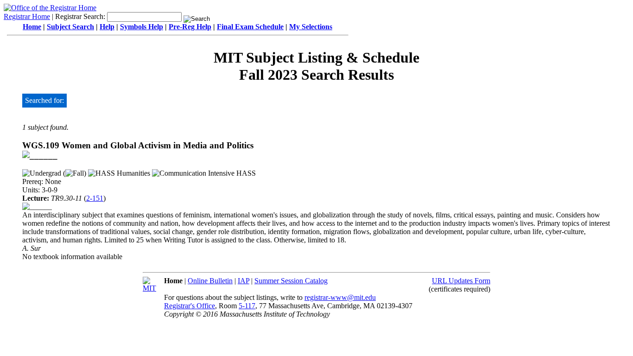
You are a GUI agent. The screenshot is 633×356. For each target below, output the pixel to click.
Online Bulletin (210, 281)
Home (32, 27)
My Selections (310, 27)
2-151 (94, 198)
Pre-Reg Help (190, 27)
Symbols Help (141, 27)
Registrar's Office (189, 306)
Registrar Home (27, 16)
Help (107, 27)
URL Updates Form (461, 281)
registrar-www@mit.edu (340, 297)
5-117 (247, 306)
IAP (243, 281)
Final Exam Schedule (250, 27)
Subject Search (70, 27)
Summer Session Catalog (291, 281)
